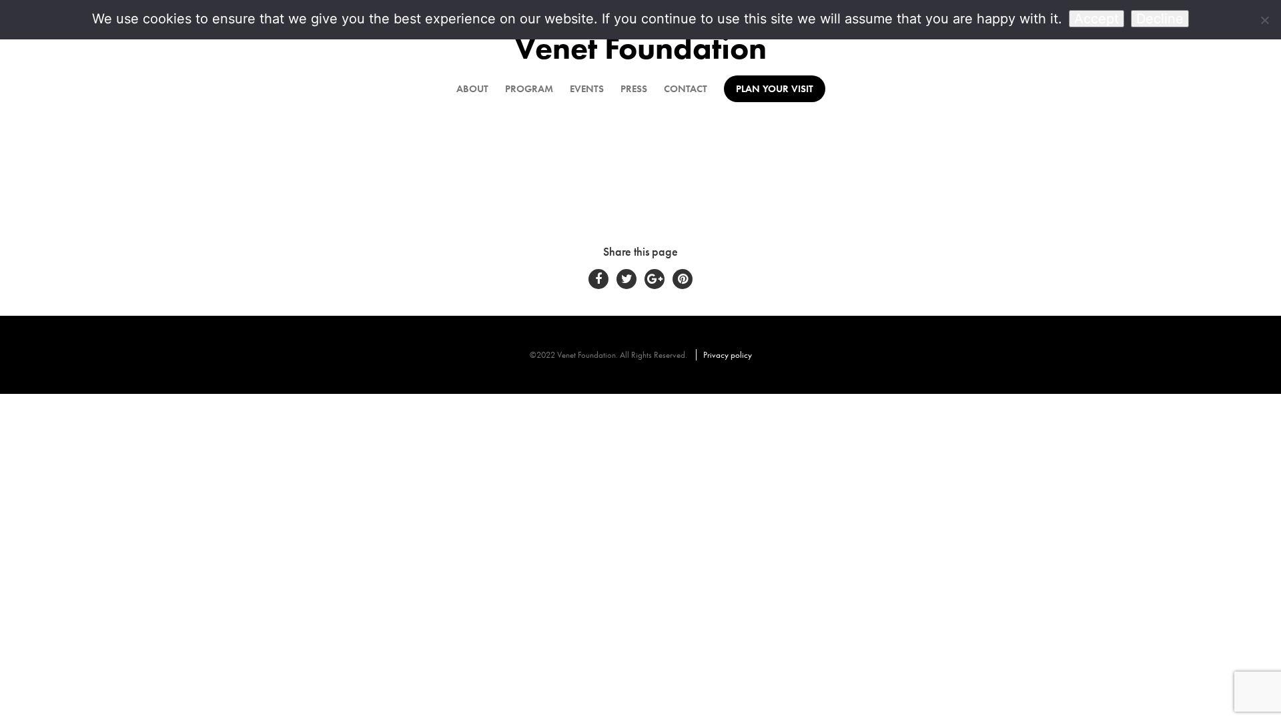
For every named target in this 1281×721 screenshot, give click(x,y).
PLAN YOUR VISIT (774, 89)
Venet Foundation (640, 47)
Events (587, 89)
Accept (1096, 19)
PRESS (633, 89)
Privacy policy (727, 354)
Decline (1160, 19)
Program (529, 89)
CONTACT (685, 89)
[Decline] (1264, 20)
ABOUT (472, 89)
